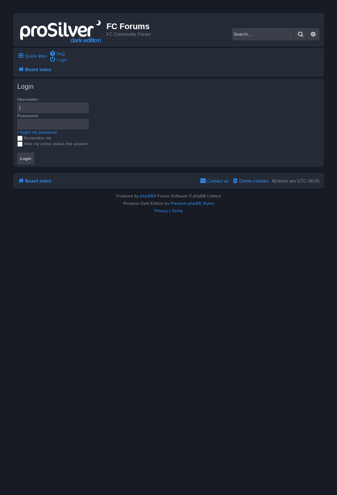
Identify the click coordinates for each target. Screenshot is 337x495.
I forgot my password (37, 132)
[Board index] (61, 30)
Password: (28, 115)
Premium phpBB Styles (192, 203)
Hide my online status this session (56, 143)
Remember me (37, 138)
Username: (28, 99)
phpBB (146, 196)
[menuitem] (57, 53)
